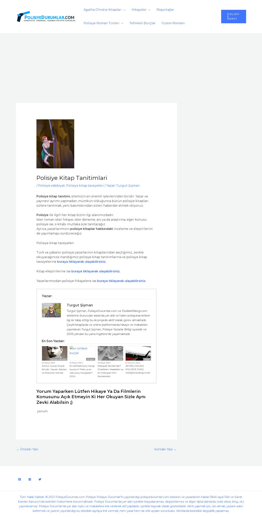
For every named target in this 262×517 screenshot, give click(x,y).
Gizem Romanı (173, 23)
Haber (147, 359)
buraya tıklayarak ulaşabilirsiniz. (121, 281)
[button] (233, 16)
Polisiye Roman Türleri (101, 23)
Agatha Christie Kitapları (103, 10)
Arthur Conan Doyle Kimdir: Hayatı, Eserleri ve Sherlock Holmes (54, 369)
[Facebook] (19, 479)
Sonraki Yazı (165, 449)
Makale (90, 359)
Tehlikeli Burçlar (142, 23)
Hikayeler (139, 10)
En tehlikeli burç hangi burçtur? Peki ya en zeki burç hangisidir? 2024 (82, 371)
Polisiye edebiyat (51, 185)
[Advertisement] (131, 62)
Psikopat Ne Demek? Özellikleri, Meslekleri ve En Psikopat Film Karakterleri (110, 371)
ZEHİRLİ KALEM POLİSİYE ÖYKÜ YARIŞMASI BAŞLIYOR (137, 369)
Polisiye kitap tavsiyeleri (85, 185)
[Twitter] (40, 479)
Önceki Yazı (27, 449)
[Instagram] (29, 479)
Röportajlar (165, 10)
